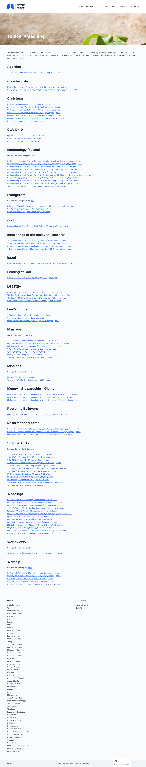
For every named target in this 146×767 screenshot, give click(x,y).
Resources (90, 6)
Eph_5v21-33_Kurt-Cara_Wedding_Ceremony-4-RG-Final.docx (32, 511)
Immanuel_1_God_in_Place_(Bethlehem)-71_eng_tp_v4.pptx (30, 113)
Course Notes (12, 743)
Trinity (9, 642)
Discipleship (12, 616)
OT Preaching (12, 717)
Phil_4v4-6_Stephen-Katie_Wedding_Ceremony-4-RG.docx (30, 528)
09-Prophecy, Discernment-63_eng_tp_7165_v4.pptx (28, 480)
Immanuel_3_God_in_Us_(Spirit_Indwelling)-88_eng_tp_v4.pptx (32, 118)
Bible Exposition (13, 661)
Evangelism (11, 658)
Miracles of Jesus (14, 650)
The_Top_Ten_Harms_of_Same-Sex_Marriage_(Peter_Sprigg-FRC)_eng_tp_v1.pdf (39, 295)
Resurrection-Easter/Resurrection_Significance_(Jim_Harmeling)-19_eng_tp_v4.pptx (40, 432)
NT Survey (11, 723)
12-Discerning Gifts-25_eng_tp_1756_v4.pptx (25, 485)
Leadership (11, 686)
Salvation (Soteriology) (16, 701)
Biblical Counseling (15, 630)
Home (81, 6)
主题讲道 (79, 608)
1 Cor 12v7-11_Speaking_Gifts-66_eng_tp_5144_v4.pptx (29, 457)
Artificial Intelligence (15, 605)
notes (63, 87)
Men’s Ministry (13, 611)
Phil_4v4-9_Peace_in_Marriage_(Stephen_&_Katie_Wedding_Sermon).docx (36, 531)
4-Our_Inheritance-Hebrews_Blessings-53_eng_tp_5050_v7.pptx (32, 249)
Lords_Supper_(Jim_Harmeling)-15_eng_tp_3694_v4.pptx (30, 321)
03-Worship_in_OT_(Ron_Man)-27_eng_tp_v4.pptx (26, 579)
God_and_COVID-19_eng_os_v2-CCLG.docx (24, 138)
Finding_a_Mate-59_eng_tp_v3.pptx (21, 355)
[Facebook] (8, 763)
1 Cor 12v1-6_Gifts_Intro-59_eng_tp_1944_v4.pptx (27, 454)
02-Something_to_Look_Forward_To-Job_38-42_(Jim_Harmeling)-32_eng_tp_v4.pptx (41, 164)
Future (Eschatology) (15, 737)
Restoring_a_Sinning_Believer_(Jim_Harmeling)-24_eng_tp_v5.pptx (33, 414)
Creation (10, 740)
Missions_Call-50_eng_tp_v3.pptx (20, 377)
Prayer (10, 622)
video (42, 141)
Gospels (10, 675)
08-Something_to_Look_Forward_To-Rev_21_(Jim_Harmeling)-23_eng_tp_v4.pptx (39, 181)
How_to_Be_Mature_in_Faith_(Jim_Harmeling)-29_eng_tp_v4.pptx (33, 87)
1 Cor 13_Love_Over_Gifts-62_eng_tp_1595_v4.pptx (27, 466)
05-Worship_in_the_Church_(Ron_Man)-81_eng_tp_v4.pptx (30, 584)
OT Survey (11, 715)
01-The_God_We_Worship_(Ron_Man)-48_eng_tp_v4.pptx (30, 573)
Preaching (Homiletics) (16, 712)
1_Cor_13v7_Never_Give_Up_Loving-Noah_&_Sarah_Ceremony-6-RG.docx (36, 508)
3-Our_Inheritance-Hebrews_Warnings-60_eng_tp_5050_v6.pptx (32, 246)
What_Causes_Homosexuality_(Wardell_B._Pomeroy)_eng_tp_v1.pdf (34, 301)
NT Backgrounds (14, 729)
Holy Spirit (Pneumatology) (18, 731)
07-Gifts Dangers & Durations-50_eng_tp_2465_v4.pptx (29, 474)
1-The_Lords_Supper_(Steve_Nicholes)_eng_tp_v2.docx (29, 315)
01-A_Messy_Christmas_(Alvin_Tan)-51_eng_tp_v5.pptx (29, 104)
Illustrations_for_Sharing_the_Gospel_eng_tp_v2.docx (28, 212)
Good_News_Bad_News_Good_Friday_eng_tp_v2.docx (29, 209)
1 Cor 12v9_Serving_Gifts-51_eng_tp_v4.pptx (25, 460)
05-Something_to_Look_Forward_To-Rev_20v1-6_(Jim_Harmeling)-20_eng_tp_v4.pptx (41, 172)
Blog (100, 6)
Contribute (122, 6)
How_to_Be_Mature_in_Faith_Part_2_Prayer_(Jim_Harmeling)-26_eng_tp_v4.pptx (39, 90)
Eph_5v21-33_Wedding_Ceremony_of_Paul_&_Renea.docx (30, 519)
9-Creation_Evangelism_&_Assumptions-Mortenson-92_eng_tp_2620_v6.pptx (38, 206)
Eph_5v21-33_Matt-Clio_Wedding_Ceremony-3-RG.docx (29, 516)
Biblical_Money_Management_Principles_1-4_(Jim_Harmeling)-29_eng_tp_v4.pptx (39, 394)
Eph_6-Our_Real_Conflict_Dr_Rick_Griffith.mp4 (25, 135)
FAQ (106, 6)
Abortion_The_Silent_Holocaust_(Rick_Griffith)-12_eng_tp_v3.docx (33, 72)
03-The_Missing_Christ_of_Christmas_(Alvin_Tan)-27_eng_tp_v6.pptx (34, 110)
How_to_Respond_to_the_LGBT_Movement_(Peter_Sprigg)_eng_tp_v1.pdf (36, 292)
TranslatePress (125, 765)
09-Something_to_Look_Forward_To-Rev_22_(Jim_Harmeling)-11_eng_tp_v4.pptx (39, 183)
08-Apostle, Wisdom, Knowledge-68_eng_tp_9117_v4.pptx (30, 477)
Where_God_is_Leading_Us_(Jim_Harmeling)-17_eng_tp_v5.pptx (32, 278)
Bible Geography (14, 748)
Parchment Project (14, 613)
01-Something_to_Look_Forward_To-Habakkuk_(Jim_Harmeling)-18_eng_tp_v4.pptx (40, 161)
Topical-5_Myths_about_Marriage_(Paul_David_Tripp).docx (30, 357)
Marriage (10, 627)
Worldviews (12, 706)
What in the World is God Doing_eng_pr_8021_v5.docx (29, 380)
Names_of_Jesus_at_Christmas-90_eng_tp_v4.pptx (27, 121)
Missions (10, 689)
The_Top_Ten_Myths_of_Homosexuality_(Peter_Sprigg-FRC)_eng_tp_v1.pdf (37, 298)
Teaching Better (13, 703)
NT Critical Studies (14, 653)
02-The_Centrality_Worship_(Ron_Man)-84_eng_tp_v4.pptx (30, 576)
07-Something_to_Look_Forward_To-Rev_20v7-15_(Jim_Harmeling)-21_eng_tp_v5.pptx (42, 178)
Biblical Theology (14, 639)
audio (61, 553)
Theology (11, 709)
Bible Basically (13, 751)
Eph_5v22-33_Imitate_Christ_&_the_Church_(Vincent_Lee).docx (32, 522)
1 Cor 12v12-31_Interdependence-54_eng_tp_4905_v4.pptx (30, 463)
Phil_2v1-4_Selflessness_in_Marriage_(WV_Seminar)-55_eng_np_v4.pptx (36, 346)
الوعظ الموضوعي (82, 605)
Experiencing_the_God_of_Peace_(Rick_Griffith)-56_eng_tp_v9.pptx (34, 226)
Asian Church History (15, 698)
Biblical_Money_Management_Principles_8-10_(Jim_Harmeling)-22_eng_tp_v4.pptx (40, 400)
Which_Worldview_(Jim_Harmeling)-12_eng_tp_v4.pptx (29, 553)
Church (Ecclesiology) (16, 734)
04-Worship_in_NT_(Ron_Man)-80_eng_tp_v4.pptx (27, 581)
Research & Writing (14, 684)
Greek (9, 619)
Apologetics (12, 692)
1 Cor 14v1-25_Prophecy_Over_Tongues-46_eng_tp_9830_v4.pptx (33, 468)
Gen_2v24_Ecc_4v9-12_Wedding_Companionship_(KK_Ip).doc (32, 500)
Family (10, 625)
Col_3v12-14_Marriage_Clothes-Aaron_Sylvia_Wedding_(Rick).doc (33, 533)
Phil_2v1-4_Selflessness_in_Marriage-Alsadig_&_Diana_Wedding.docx (35, 525)
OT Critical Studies (14, 656)
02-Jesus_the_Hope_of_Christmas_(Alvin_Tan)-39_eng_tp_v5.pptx (33, 107)
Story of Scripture (14, 644)
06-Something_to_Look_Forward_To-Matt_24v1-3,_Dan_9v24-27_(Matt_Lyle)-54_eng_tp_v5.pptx (46, 175)
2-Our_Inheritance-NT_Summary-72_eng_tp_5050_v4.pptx (30, 243)
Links (113, 6)
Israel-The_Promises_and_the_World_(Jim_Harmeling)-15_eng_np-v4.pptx (36, 263)
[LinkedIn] (11, 763)
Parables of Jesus (14, 647)
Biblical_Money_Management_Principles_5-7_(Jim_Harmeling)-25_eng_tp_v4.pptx (39, 397)
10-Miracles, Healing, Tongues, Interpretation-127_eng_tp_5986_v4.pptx (35, 482)
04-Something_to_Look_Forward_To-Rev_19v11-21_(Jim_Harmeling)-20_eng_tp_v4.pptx (42, 169)
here (33, 155)
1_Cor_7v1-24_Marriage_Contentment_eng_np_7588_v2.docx (31, 340)
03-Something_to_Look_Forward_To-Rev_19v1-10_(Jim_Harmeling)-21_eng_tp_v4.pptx (41, 166)
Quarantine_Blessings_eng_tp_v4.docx (22, 141)
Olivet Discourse (14, 664)
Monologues (12, 695)
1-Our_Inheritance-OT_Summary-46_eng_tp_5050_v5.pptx (30, 241)
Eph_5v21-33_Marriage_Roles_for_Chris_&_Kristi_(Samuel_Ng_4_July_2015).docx (39, 514)
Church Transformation (16, 678)
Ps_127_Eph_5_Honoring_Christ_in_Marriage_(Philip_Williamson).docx (34, 502)
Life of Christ (12, 670)
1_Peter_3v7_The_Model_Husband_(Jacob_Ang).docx (28, 352)
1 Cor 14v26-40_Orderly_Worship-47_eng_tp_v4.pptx (28, 471)
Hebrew (10, 633)
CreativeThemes (84, 763)
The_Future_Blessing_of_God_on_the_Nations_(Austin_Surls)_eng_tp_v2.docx (37, 186)
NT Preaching (12, 726)
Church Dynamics (14, 667)
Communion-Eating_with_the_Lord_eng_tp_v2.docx (28, 318)
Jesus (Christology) (15, 681)
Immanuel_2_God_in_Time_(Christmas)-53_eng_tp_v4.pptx (30, 115)
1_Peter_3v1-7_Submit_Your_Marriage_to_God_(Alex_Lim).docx (32, 349)
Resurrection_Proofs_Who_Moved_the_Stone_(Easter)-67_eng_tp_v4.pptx (36, 434)
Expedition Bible (13, 636)
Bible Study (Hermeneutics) (18, 746)
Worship (10, 672)
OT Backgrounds (14, 720)
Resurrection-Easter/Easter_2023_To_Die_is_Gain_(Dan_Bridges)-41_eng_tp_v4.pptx (40, 429)
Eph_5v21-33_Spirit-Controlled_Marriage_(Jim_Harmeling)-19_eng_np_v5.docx (38, 343)
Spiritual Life (12, 608)
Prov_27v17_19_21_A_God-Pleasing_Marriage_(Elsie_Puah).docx (32, 505)
